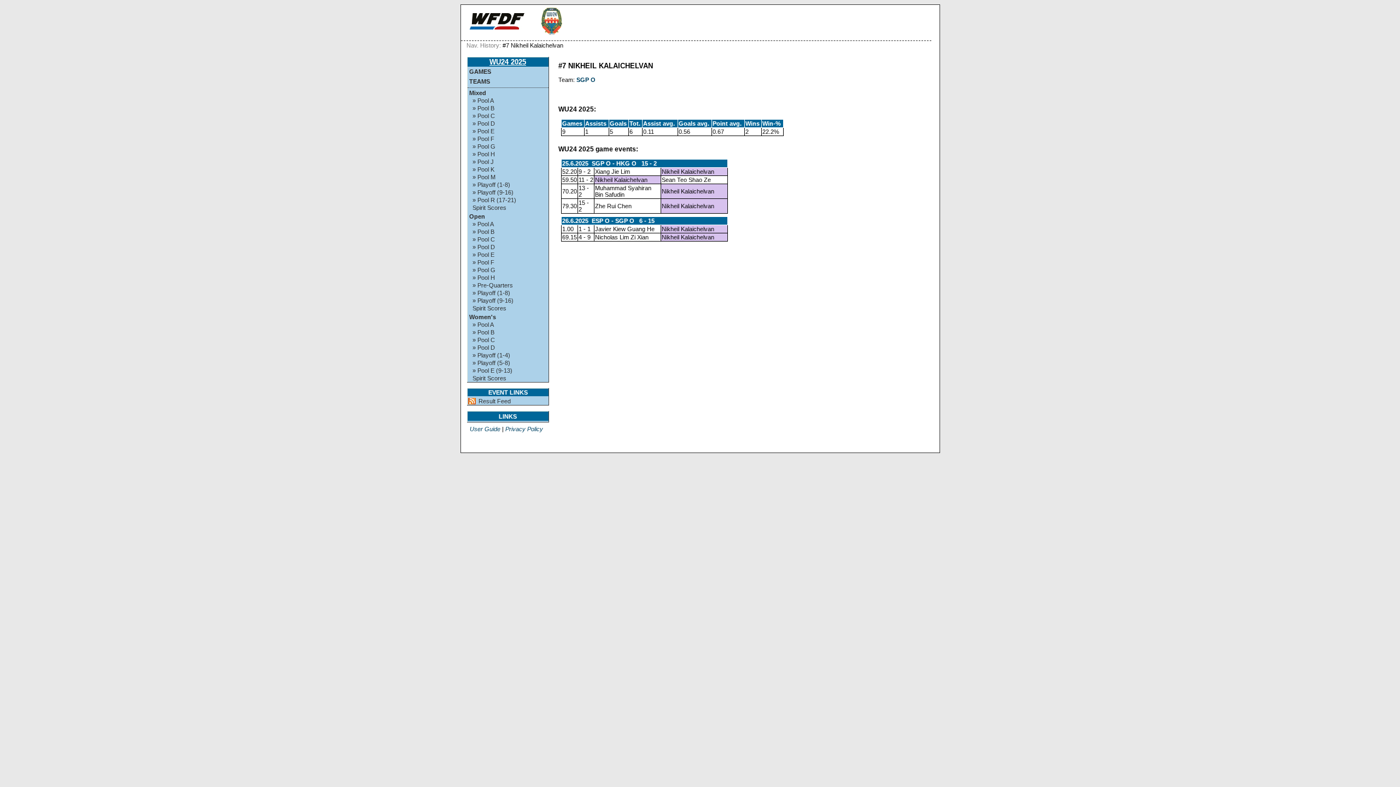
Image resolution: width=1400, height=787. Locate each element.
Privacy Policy (524, 429)
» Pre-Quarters (492, 285)
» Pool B (483, 108)
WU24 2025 (507, 62)
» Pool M (483, 177)
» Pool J (483, 161)
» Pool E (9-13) (492, 370)
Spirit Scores (489, 207)
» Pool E (483, 131)
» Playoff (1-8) (491, 184)
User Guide (485, 429)
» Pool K (483, 169)
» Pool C (483, 116)
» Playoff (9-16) (493, 192)
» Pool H (483, 154)
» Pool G (483, 146)
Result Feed (495, 401)
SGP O (586, 80)
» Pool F (483, 139)
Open (477, 216)
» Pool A (483, 100)
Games (480, 71)
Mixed (477, 93)
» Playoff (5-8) (491, 363)
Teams (479, 81)
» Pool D (483, 123)
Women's (482, 317)
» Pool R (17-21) (494, 200)
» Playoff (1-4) (491, 355)
